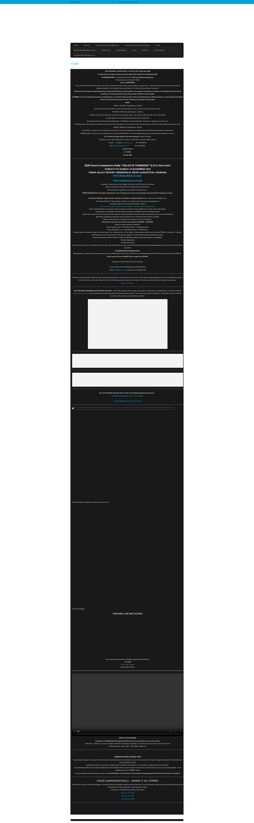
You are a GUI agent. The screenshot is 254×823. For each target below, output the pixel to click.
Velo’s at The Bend (127, 283)
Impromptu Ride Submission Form (84, 55)
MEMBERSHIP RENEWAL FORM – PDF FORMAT (127, 396)
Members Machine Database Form (84, 50)
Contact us (145, 50)
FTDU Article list (121, 50)
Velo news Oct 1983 (127, 799)
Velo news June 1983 (127, 793)
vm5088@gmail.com (120, 270)
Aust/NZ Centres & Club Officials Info (107, 45)
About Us (86, 45)
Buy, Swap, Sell (159, 50)
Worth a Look (106, 50)
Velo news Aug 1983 (127, 796)
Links (134, 50)
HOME (75, 45)
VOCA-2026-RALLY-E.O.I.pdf (127, 180)
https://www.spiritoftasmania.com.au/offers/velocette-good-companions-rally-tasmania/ (128, 206)
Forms (158, 45)
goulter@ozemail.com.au (81, 293)
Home (71, 67)
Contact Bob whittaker (127, 664)
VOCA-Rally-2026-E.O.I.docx (127, 176)
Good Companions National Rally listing (137, 45)
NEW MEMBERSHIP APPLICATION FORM (127, 401)
